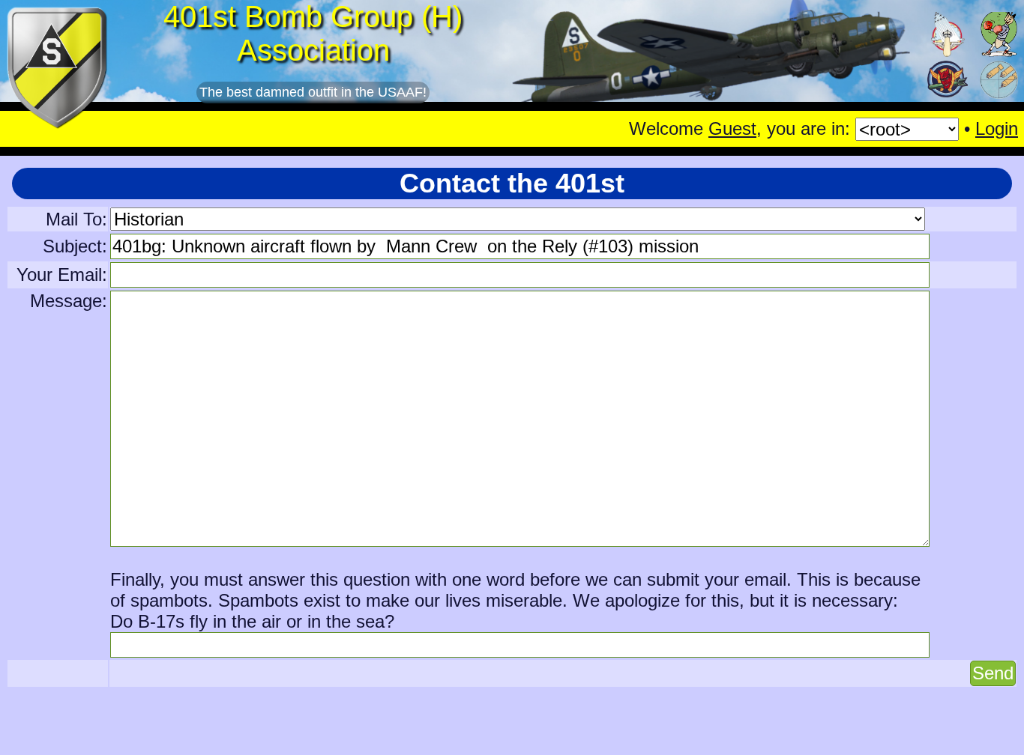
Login (996, 128)
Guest (732, 128)
